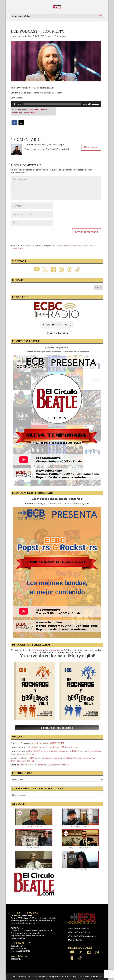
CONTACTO (69, 976)
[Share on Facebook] (14, 124)
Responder (91, 147)
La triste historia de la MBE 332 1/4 (47, 743)
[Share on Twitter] (21, 124)
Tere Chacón (17, 946)
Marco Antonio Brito (20, 951)
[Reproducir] (14, 104)
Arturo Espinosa (18, 948)
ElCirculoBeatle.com (21, 915)
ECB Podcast (46, 36)
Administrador (21, 36)
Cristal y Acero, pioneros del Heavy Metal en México (53, 747)
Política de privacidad (53, 976)
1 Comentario (60, 36)
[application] (56, 104)
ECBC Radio (17, 928)
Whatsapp (16, 958)
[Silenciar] (89, 104)
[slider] (96, 103)
